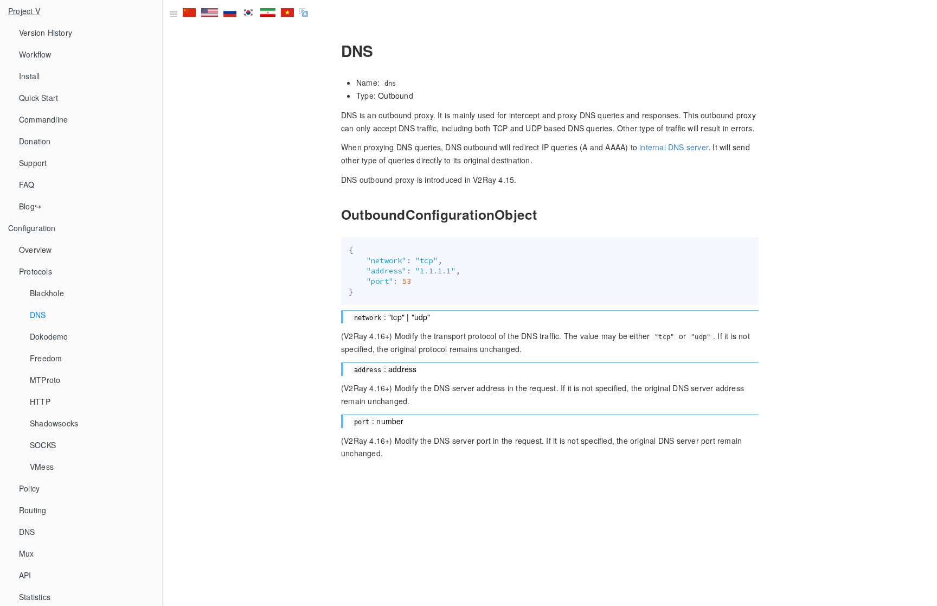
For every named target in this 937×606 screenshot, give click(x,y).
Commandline (43, 119)
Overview (35, 249)
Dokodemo (49, 336)
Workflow (35, 54)
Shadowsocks (54, 423)
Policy (29, 488)
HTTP (40, 401)
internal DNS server (673, 147)
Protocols (35, 271)
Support (33, 162)
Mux (26, 553)
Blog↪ (30, 206)
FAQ (27, 184)
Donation (35, 141)
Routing (32, 510)
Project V (24, 10)
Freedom (46, 358)
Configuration (32, 227)
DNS (38, 314)
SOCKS (43, 444)
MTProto (45, 379)
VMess (42, 466)
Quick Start (38, 97)
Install (29, 76)
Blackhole (47, 293)
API (25, 575)
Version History (45, 32)
